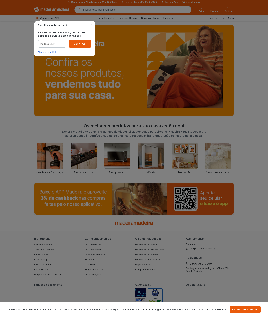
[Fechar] (91, 25)
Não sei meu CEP (47, 52)
